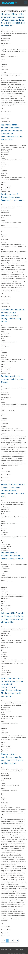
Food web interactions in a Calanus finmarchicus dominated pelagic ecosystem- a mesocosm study (13, 490)
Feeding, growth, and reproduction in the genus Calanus (12, 379)
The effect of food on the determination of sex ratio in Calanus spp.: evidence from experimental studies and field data (13, 20)
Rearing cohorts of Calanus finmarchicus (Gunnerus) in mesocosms (13, 197)
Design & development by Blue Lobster (17, 953)
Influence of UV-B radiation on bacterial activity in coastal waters (12, 555)
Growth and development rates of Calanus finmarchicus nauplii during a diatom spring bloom (12, 316)
